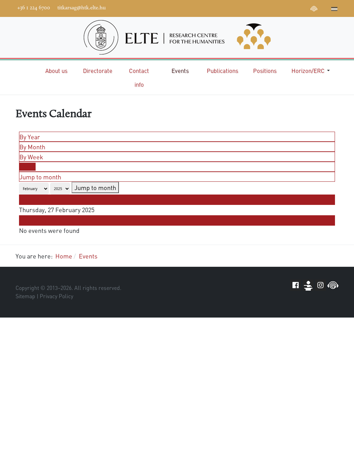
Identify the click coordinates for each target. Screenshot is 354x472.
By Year (29, 137)
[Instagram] (293, 7)
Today (27, 167)
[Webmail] (324, 7)
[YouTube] (282, 7)
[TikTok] (303, 7)
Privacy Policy (56, 296)
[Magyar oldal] (334, 10)
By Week (31, 157)
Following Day (38, 221)
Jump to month (40, 177)
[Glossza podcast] (313, 10)
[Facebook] (262, 7)
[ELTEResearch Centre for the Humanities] (177, 37)
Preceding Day (39, 200)
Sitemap (25, 296)
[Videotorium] (272, 7)
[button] (311, 70)
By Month (32, 147)
